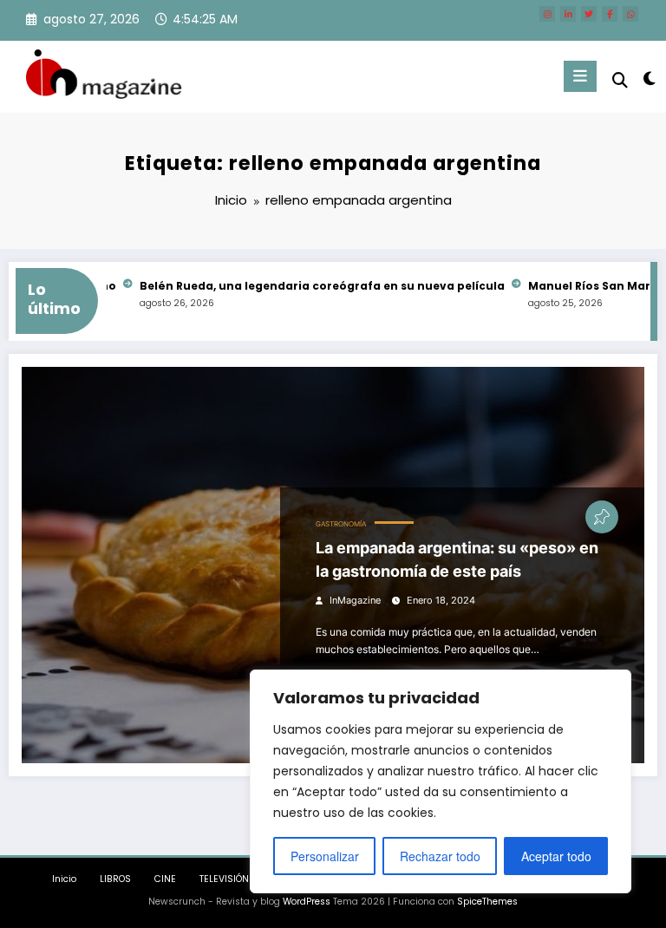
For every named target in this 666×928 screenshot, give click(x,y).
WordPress (306, 901)
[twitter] (589, 14)
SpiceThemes (487, 901)
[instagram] (547, 14)
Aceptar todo (556, 856)
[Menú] (580, 76)
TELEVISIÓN (224, 879)
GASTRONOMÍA (341, 524)
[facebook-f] (609, 14)
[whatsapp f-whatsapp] (630, 14)
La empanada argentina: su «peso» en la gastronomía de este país (457, 559)
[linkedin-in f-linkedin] (568, 14)
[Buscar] (620, 80)
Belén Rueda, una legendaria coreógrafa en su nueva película (311, 285)
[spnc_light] (648, 78)
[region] (440, 781)
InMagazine (355, 600)
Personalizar (325, 856)
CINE (165, 879)
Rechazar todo (440, 856)
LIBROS (115, 879)
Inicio (64, 879)
